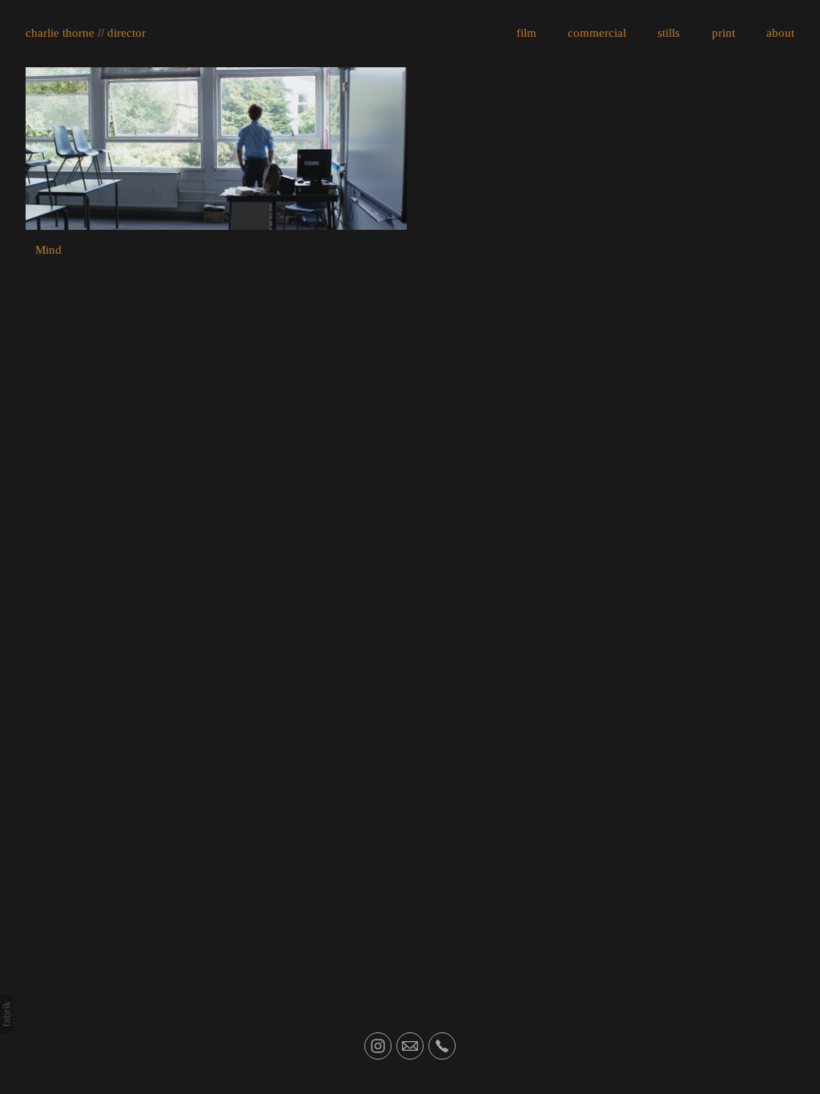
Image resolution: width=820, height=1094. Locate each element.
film (527, 32)
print (723, 32)
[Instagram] (378, 1046)
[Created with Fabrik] (6, 1014)
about (780, 32)
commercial (597, 32)
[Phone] (442, 1046)
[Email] (410, 1046)
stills (668, 32)
